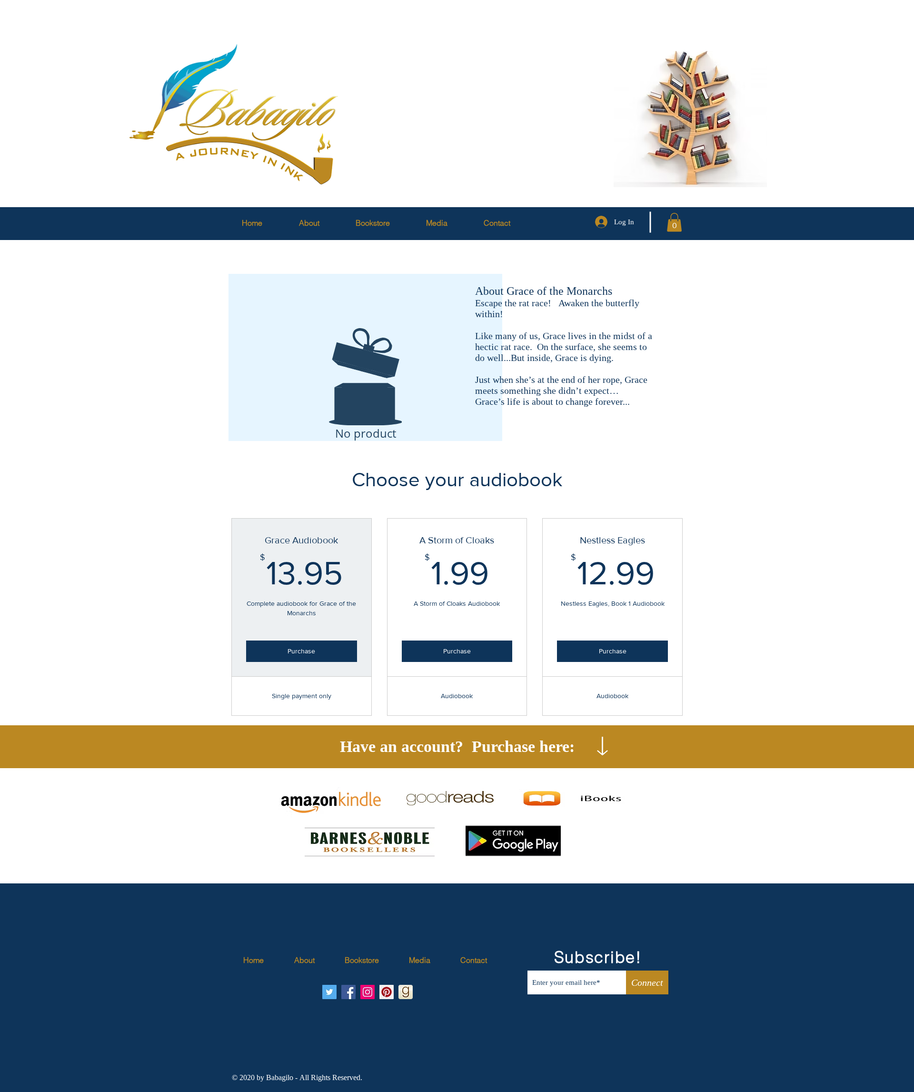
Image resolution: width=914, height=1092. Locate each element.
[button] (674, 222)
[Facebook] (348, 992)
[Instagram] (367, 992)
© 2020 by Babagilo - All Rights (282, 1077)
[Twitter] (329, 992)
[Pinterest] (386, 992)
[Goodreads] (405, 992)
